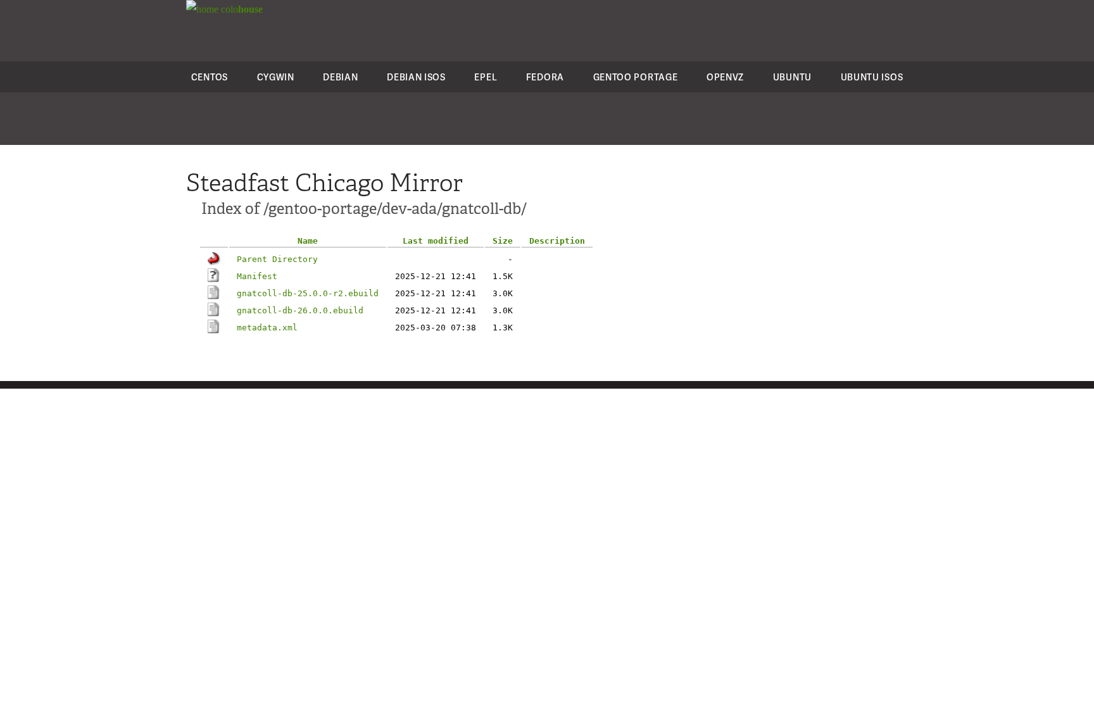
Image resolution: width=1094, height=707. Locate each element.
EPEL (485, 77)
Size (503, 241)
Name (308, 241)
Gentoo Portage (635, 77)
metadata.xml (267, 327)
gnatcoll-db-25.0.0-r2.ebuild (308, 293)
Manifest (257, 276)
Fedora (545, 77)
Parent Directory (277, 259)
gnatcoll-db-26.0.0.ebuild (300, 310)
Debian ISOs (416, 77)
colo (240, 9)
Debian (340, 77)
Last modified (435, 241)
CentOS (209, 77)
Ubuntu (792, 77)
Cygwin (275, 77)
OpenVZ (725, 77)
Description (557, 241)
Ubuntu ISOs (872, 77)
